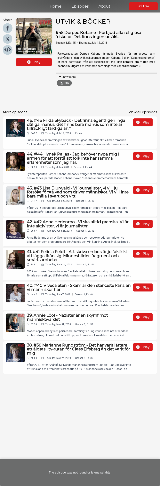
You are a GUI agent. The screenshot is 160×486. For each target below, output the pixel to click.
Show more (68, 76)
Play (37, 62)
